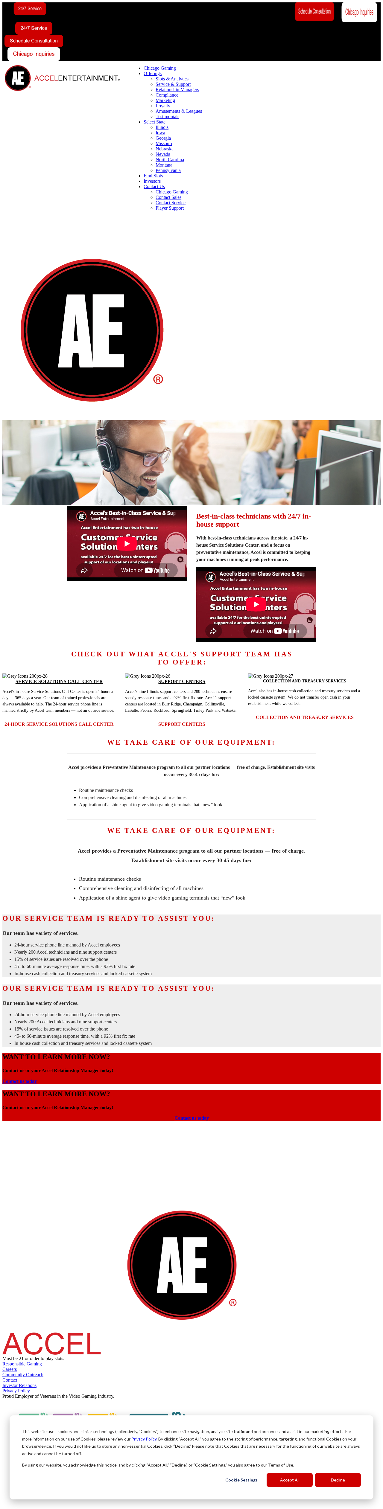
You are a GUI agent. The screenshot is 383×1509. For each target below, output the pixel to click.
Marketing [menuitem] (165, 100)
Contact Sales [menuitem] (168, 197)
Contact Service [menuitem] (171, 202)
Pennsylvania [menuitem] (168, 170)
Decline (338, 1479)
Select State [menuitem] (154, 121)
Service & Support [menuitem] (173, 84)
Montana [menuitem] (164, 164)
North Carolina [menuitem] (170, 159)
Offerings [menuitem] (153, 73)
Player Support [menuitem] (170, 208)
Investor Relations (19, 1385)
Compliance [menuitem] (167, 94)
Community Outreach (22, 1374)
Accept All (290, 1479)
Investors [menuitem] (152, 181)
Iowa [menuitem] (160, 132)
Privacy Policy (143, 1438)
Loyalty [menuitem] (163, 105)
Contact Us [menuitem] (154, 186)
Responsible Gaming (22, 1363)
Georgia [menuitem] (163, 138)
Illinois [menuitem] (162, 127)
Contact (9, 1380)
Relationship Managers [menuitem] (177, 89)
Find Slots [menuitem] (153, 175)
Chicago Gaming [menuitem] (160, 68)
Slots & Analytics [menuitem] (172, 78)
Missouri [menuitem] (164, 143)
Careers (9, 1369)
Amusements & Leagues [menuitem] (179, 111)
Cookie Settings (241, 1479)
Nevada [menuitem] (163, 154)
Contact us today (19, 1081)
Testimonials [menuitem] (167, 116)
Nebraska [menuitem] (165, 148)
